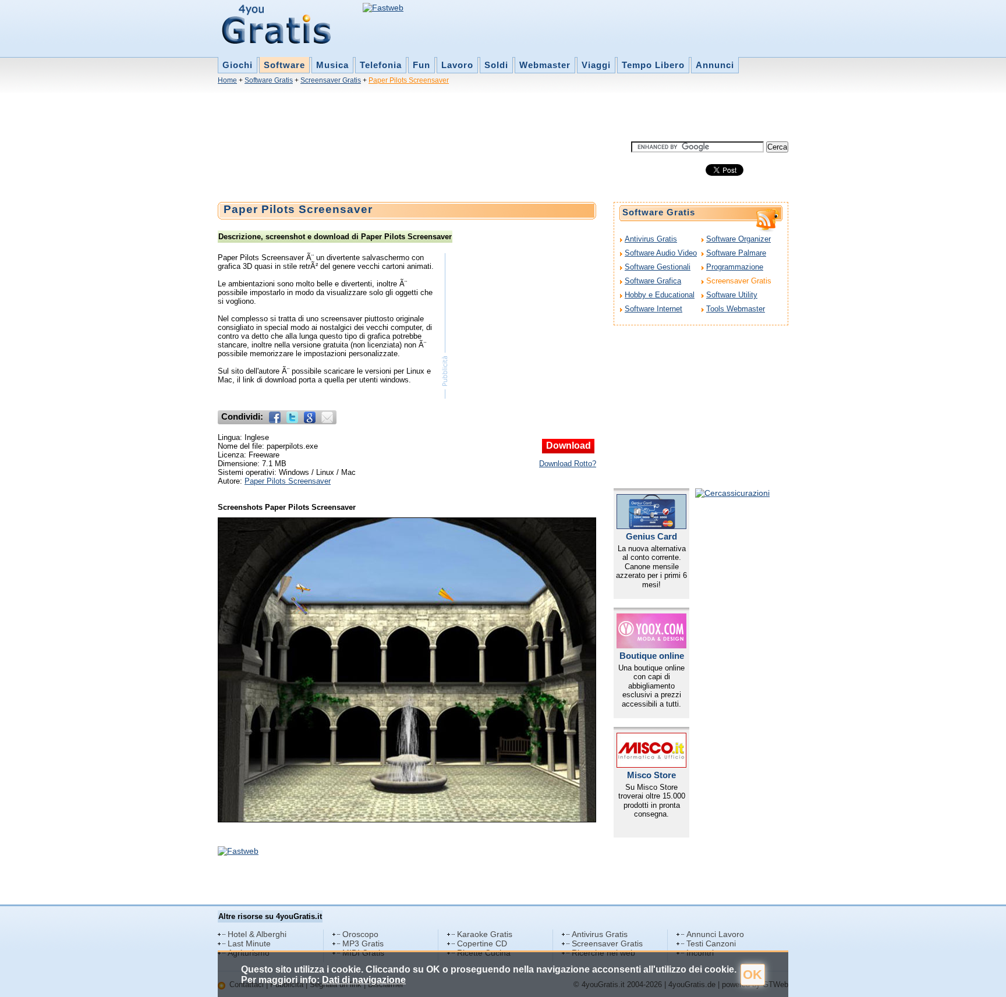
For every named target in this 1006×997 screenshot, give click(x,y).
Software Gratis (269, 80)
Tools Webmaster (735, 308)
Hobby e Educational (660, 294)
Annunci (715, 65)
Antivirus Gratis (651, 239)
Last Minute (249, 943)
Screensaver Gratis (330, 80)
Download (568, 445)
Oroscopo (360, 934)
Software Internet (653, 308)
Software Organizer (738, 239)
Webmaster (545, 65)
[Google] (310, 417)
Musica (332, 65)
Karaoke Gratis (484, 934)
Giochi (237, 65)
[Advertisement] (430, 115)
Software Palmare (736, 253)
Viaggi (596, 65)
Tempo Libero (653, 65)
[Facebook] (275, 417)
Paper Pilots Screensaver (409, 80)
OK (752, 974)
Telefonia (381, 65)
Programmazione (734, 266)
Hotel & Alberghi (257, 934)
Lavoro (457, 65)
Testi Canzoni (711, 943)
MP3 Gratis (363, 943)
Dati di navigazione (364, 980)
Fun (421, 65)
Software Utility (731, 294)
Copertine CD (482, 943)
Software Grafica (653, 280)
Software (284, 65)
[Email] (327, 417)
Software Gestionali (657, 266)
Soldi (496, 65)
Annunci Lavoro (715, 934)
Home (227, 80)
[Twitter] (292, 417)
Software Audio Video (661, 253)
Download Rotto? (567, 463)
